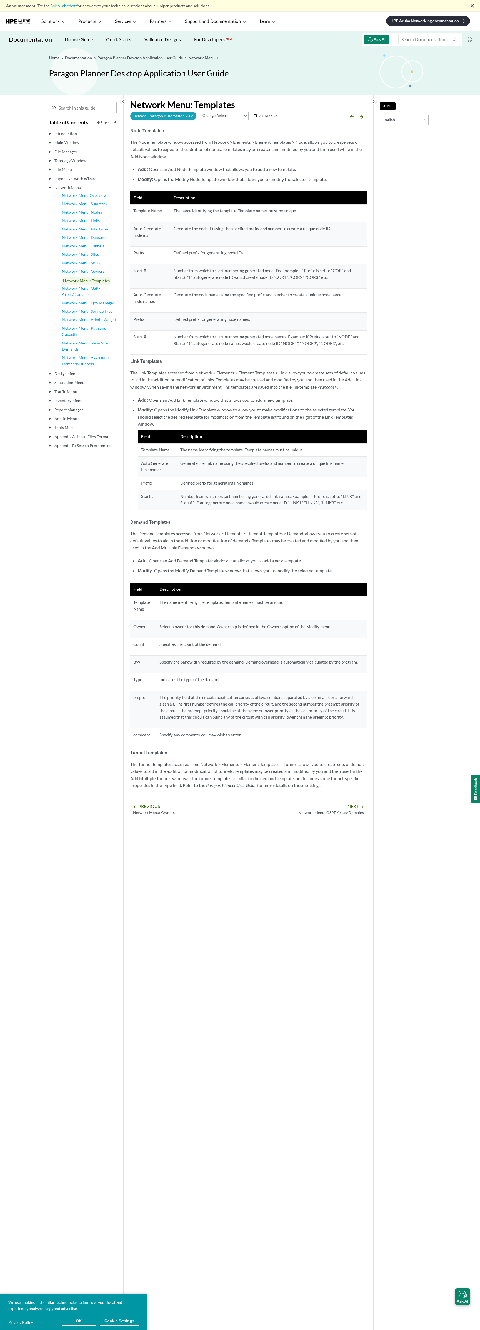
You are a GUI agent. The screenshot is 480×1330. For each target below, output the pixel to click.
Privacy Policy (20, 1322)
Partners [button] (158, 21)
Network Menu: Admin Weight (89, 319)
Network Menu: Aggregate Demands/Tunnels (85, 360)
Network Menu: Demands (84, 237)
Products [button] (87, 21)
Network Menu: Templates (86, 280)
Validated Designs (162, 39)
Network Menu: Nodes (82, 212)
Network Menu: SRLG (81, 262)
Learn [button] (265, 21)
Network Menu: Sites (80, 254)
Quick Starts (118, 39)
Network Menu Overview (84, 195)
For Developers (213, 39)
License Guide (79, 39)
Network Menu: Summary (84, 203)
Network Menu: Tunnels (83, 246)
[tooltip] (388, 106)
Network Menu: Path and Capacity (84, 331)
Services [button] (123, 21)
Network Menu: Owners (83, 271)
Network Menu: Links (81, 220)
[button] (462, 1296)
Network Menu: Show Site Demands (85, 346)
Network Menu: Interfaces (85, 229)
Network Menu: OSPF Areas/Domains (81, 291)
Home (54, 57)
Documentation (30, 39)
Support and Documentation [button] (213, 21)
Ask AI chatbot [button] (63, 5)
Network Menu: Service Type (87, 311)
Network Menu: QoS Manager (88, 303)
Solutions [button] (50, 21)
